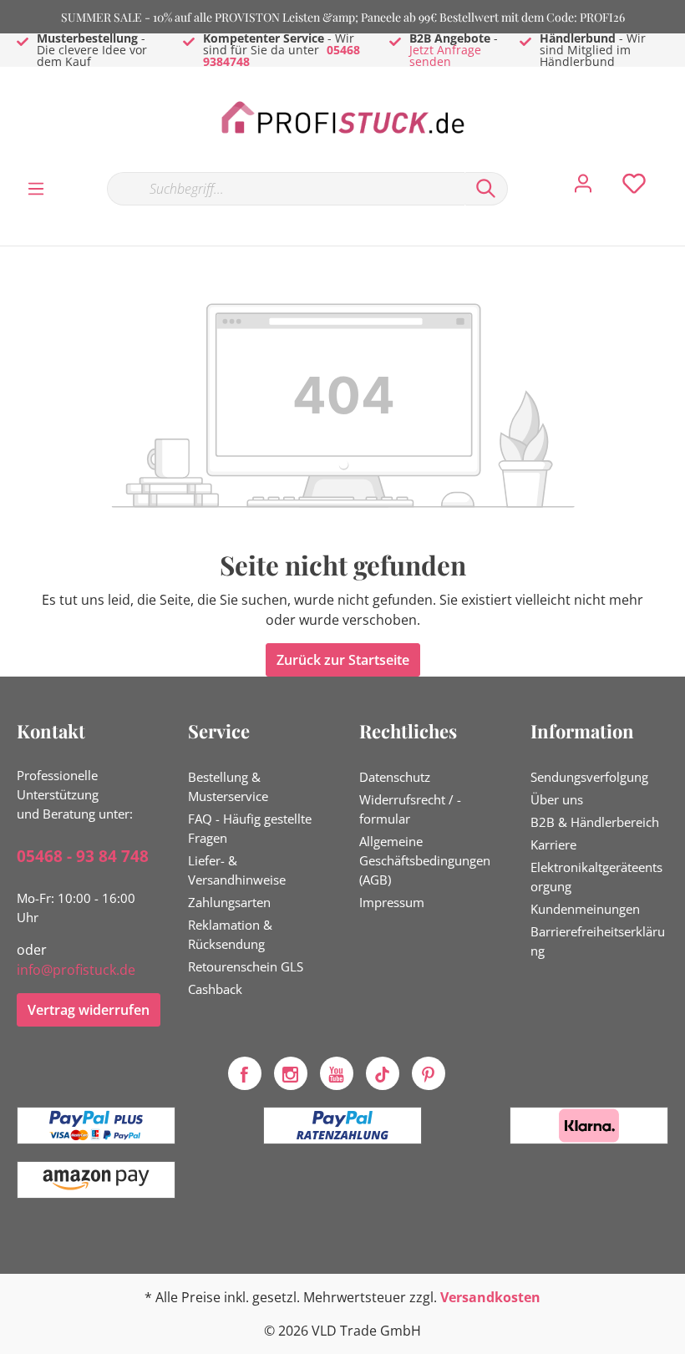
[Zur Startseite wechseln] (342, 118)
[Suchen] (486, 188)
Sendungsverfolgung (589, 776)
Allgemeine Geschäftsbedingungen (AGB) (424, 860)
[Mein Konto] (583, 188)
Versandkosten (490, 1297)
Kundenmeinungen (585, 908)
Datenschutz (394, 776)
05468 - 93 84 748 (83, 856)
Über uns (556, 799)
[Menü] (36, 188)
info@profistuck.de (76, 970)
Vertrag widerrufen (89, 1010)
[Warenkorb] (675, 171)
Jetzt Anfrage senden (445, 55)
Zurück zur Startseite (343, 660)
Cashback (215, 989)
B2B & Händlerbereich (594, 822)
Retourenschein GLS (245, 966)
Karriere (553, 844)
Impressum (391, 902)
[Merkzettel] (634, 188)
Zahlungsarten (229, 902)
